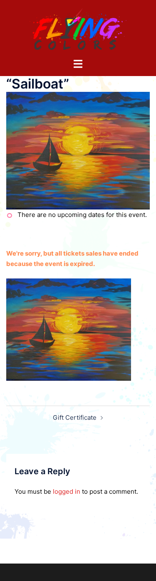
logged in (66, 491)
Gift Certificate (75, 417)
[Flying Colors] (78, 28)
